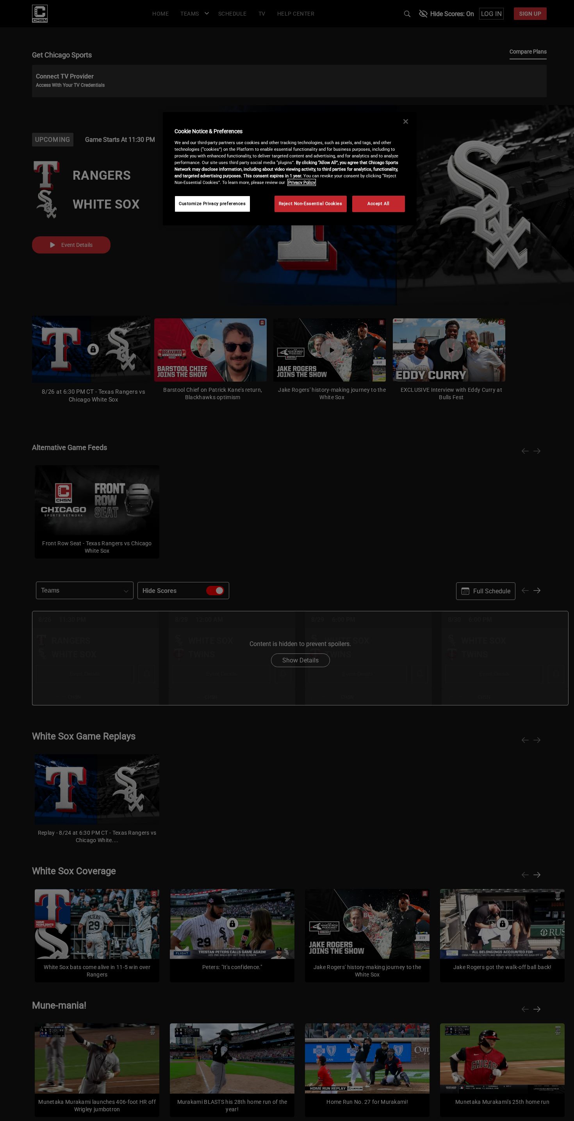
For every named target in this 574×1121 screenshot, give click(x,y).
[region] (290, 168)
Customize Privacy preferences (212, 203)
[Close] (405, 121)
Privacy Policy (301, 182)
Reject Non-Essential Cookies (310, 203)
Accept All (378, 203)
